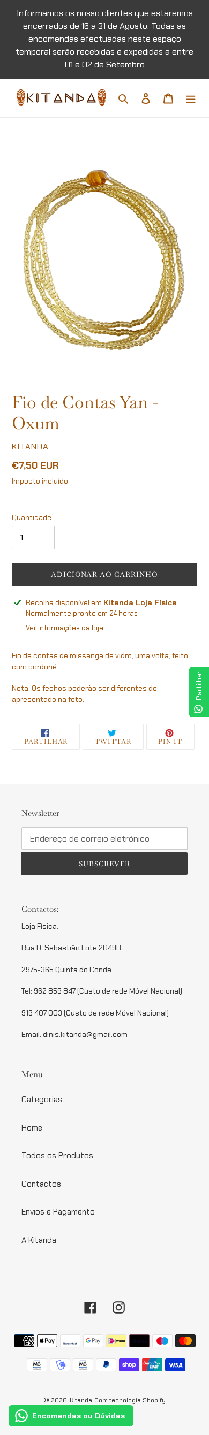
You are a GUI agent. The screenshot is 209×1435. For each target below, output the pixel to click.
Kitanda (81, 1400)
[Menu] (191, 98)
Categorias (41, 1099)
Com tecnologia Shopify (130, 1400)
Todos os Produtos (57, 1155)
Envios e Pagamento (58, 1212)
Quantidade (31, 517)
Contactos (41, 1184)
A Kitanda (38, 1240)
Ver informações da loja (64, 627)
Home (31, 1128)
